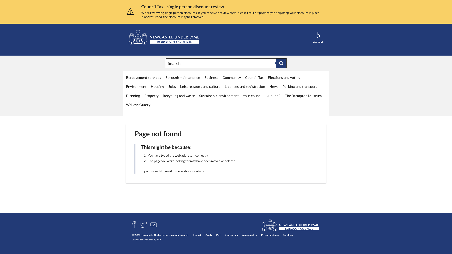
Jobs (172, 86)
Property (151, 95)
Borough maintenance (182, 77)
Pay (218, 234)
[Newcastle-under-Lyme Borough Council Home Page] (163, 37)
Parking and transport (299, 86)
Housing (157, 86)
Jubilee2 (274, 95)
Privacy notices (270, 234)
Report (197, 234)
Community (231, 77)
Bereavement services (143, 77)
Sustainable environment (219, 95)
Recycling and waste (179, 95)
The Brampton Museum (303, 95)
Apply (209, 234)
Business (211, 77)
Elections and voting (284, 77)
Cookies (288, 234)
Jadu (158, 239)
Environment (136, 86)
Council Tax (254, 77)
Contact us (231, 234)
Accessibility (249, 234)
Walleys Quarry (138, 104)
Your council (253, 95)
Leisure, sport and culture (200, 86)
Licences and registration (245, 86)
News (273, 86)
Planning (133, 95)
